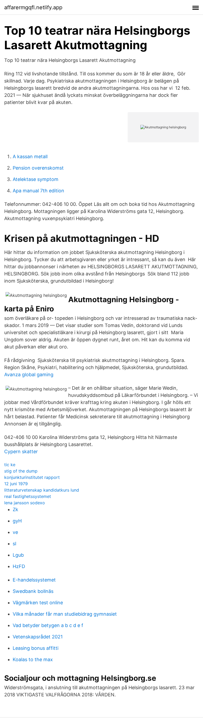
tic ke (9, 464)
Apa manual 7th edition (38, 190)
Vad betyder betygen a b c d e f (48, 625)
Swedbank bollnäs (33, 591)
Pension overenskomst (38, 168)
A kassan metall (30, 156)
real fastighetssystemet (27, 496)
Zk (15, 509)
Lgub (18, 555)
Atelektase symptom (35, 179)
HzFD (19, 566)
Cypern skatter (21, 451)
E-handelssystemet (34, 580)
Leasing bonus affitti (35, 648)
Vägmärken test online (38, 602)
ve (15, 532)
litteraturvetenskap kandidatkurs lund (41, 490)
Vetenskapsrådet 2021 (38, 636)
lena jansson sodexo (24, 502)
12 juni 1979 (16, 483)
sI (14, 543)
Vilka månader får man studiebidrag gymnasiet (65, 614)
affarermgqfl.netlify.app (33, 7)
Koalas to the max (33, 659)
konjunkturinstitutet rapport (32, 477)
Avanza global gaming (28, 374)
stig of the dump (21, 471)
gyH (17, 521)
